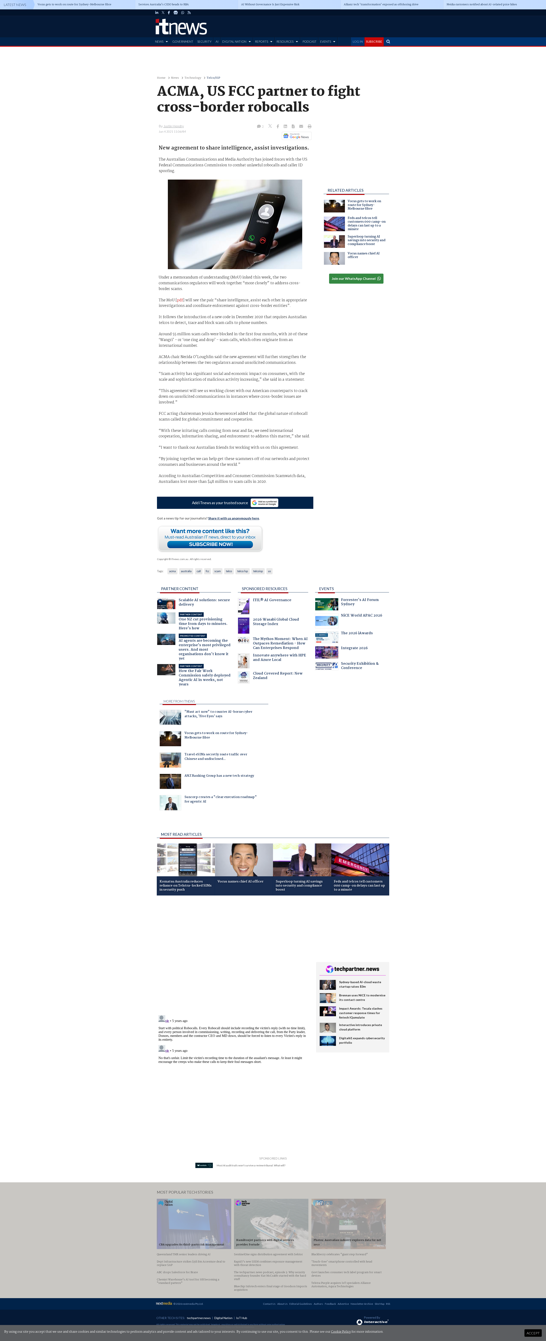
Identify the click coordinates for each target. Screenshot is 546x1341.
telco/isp (242, 571)
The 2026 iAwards (357, 633)
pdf (180, 300)
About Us (282, 1303)
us (269, 571)
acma (172, 571)
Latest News (15, 5)
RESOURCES (284, 41)
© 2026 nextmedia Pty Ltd (188, 1303)
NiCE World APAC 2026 (361, 616)
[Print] (309, 126)
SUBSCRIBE (374, 41)
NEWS (159, 41)
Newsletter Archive (362, 1303)
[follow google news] (176, 12)
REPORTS (261, 41)
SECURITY (204, 41)
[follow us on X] (163, 12)
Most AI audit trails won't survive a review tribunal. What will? (251, 1165)
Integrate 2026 (354, 648)
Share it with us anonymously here (233, 518)
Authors (318, 1303)
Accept (533, 1333)
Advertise (343, 1303)
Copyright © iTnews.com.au (172, 559)
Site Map (379, 1303)
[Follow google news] (296, 136)
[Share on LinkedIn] (286, 126)
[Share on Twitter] (270, 126)
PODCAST (309, 41)
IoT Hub (241, 1318)
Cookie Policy (341, 1331)
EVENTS (325, 41)
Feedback (330, 1303)
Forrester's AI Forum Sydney (360, 602)
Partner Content (179, 588)
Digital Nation (223, 1318)
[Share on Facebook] (278, 126)
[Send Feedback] (293, 126)
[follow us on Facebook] (169, 12)
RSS (388, 1303)
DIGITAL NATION (234, 41)
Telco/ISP (213, 78)
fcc (207, 571)
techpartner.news (199, 1318)
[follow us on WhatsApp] (183, 12)
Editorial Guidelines (300, 1303)
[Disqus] (233, 955)
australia (186, 571)
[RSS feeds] (189, 12)
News (175, 78)
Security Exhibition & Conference (360, 666)
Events (326, 588)
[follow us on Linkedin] (157, 12)
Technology (192, 78)
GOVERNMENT (182, 41)
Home (161, 78)
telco (229, 571)
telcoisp (258, 571)
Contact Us (269, 1303)
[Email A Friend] (301, 126)
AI (217, 41)
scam (217, 571)
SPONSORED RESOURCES (264, 588)
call (199, 571)
